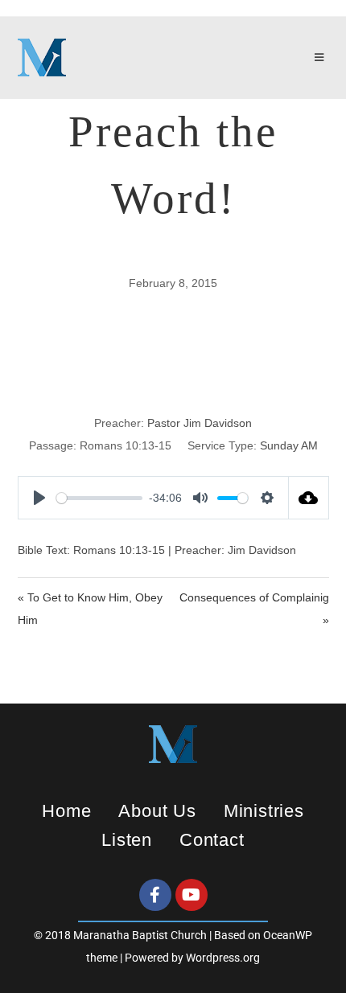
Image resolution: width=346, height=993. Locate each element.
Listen (126, 840)
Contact (212, 840)
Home (66, 811)
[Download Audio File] (309, 497)
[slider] (99, 498)
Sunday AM (289, 445)
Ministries (264, 811)
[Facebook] (155, 895)
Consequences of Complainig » (254, 608)
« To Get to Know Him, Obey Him (90, 608)
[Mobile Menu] (322, 58)
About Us (157, 811)
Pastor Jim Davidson (199, 422)
